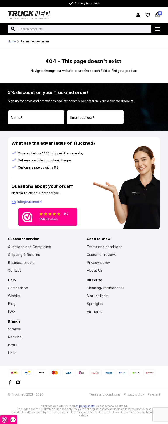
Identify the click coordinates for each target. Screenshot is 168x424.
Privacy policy (98, 262)
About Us (95, 270)
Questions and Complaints (29, 247)
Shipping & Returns (24, 254)
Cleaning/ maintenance (105, 288)
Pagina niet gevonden (35, 41)
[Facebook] (10, 382)
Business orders (21, 262)
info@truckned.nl (30, 202)
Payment (154, 394)
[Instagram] (18, 382)
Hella (12, 353)
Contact (14, 270)
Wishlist (14, 296)
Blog (11, 304)
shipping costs (84, 406)
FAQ (11, 311)
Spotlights (95, 304)
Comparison (18, 288)
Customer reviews (102, 254)
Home (12, 41)
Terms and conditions (104, 247)
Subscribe (137, 117)
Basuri (13, 345)
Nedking (14, 337)
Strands (14, 329)
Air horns (94, 311)
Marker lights (97, 296)
